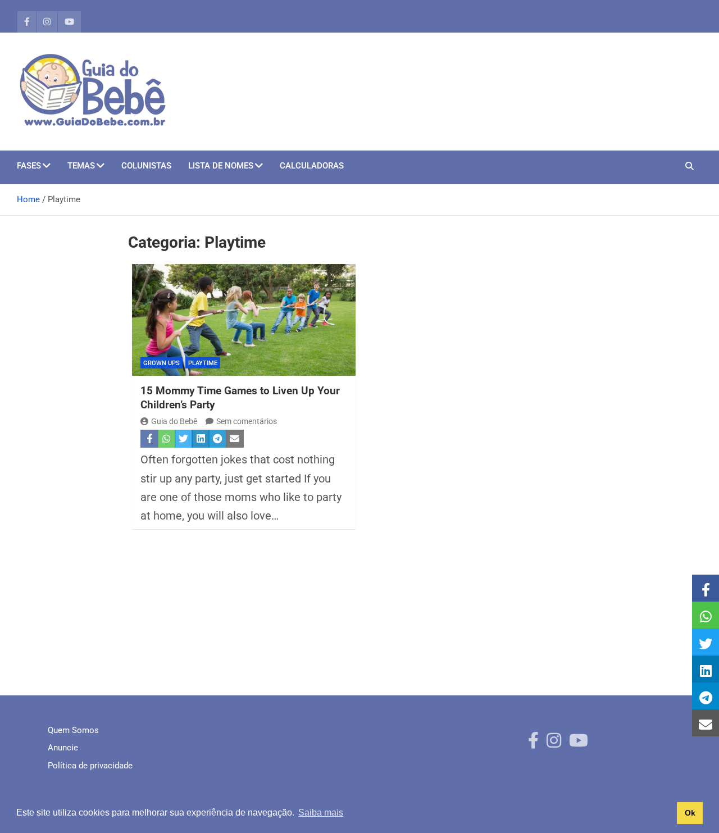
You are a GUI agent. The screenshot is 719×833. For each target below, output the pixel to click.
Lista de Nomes (220, 166)
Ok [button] (690, 812)
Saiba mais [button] (320, 812)
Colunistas (146, 166)
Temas (81, 166)
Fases (29, 166)
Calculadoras (312, 166)
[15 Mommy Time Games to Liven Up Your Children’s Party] (244, 320)
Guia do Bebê (174, 421)
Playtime (202, 363)
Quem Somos (73, 730)
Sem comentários (246, 421)
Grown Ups (161, 363)
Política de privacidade (90, 766)
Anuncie (63, 748)
